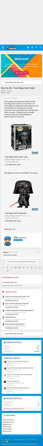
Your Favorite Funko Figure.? (15, 324)
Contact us (8, 439)
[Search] (40, 48)
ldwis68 (37, 351)
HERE (14, 229)
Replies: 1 (15, 98)
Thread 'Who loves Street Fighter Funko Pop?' (20, 368)
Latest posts (11, 292)
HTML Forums (7, 426)
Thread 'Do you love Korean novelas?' (18, 388)
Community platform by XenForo (19, 444)
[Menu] (2, 47)
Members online (11, 278)
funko (24, 159)
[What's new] (36, 48)
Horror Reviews (7, 429)
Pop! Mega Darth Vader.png (15, 213)
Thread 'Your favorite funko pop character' (19, 374)
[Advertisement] (21, 22)
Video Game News (8, 420)
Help (3, 441)
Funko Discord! (10, 317)
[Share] (39, 98)
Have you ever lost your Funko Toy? (17, 296)
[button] (2, 440)
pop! (28, 159)
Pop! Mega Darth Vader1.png (16, 157)
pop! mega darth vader (12, 162)
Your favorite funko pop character (17, 303)
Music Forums (7, 431)
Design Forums (7, 424)
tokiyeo (6, 252)
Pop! (10, 91)
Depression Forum (8, 422)
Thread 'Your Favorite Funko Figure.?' (18, 361)
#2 (39, 252)
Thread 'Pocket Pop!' (13, 381)
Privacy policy (32, 439)
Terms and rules (20, 439)
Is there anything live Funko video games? (19, 310)
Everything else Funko (11, 300)
